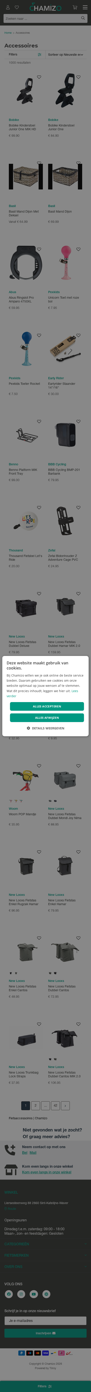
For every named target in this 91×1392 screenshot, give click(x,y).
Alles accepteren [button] (47, 706)
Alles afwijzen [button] (47, 718)
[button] (45, 728)
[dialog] (45, 696)
